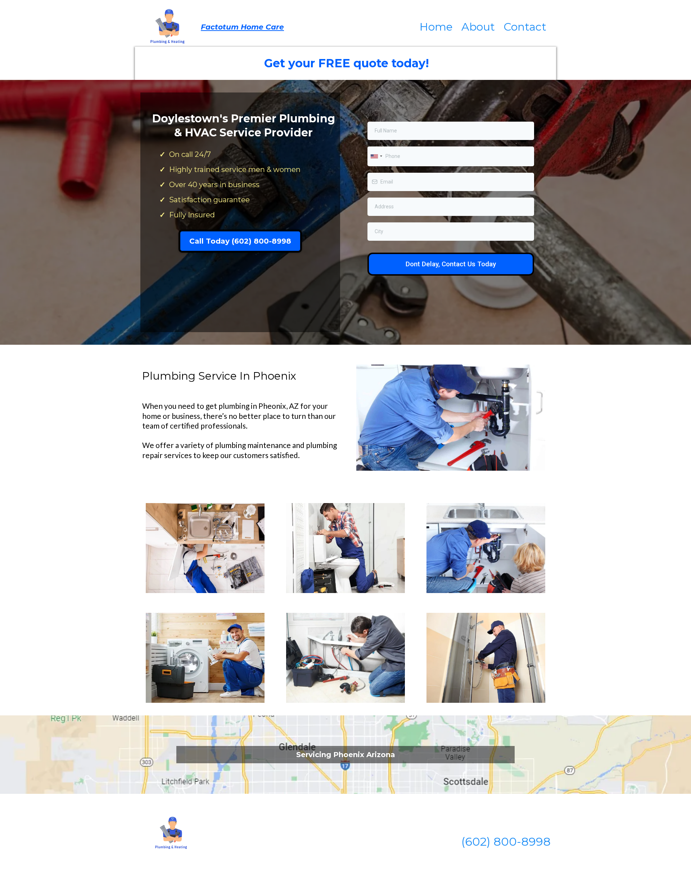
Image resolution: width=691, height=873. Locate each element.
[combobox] (376, 156)
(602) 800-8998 (506, 841)
